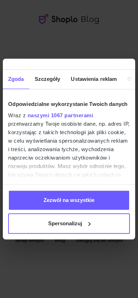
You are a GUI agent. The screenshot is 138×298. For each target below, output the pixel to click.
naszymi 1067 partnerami (60, 115)
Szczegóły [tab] (48, 79)
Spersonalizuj (65, 223)
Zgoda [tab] (16, 79)
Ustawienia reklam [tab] (94, 79)
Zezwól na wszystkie (69, 200)
